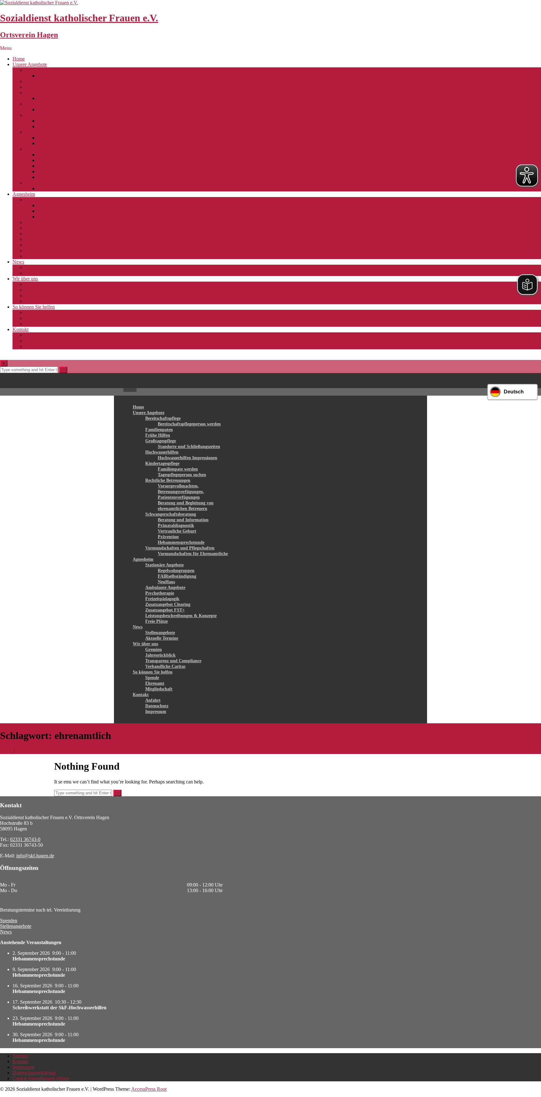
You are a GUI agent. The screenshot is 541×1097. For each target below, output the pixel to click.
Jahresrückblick (40, 290)
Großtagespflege (41, 92)
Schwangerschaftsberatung (51, 149)
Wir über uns (25, 278)
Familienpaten (39, 81)
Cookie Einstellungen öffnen (41, 1078)
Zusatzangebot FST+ (46, 244)
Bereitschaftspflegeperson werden (71, 75)
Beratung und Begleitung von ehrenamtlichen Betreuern (93, 143)
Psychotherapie (40, 228)
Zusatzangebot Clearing (48, 239)
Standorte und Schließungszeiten (70, 98)
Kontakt (20, 329)
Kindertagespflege (43, 115)
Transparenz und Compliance (54, 295)
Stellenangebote (40, 267)
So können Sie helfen (34, 306)
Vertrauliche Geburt (57, 166)
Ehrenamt (34, 318)
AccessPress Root (149, 1089)
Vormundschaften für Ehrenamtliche (73, 188)
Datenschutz (37, 340)
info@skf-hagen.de (35, 855)
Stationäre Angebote (45, 199)
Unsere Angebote (30, 64)
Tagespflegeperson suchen (64, 126)
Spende (32, 312)
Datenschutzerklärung (34, 1072)
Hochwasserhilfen (43, 104)
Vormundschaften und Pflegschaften (60, 182)
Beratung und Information (63, 154)
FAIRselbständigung (58, 211)
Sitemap (20, 1055)
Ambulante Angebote (46, 222)
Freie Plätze (36, 256)
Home (19, 58)
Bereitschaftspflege (44, 70)
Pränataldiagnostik (56, 160)
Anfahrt (32, 335)
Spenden (8, 920)
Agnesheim (24, 194)
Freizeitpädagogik (42, 233)
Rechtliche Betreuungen (49, 132)
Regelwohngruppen (57, 205)
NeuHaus (47, 216)
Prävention (48, 171)
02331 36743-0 (25, 839)
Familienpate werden (58, 120)
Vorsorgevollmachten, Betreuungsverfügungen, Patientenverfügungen (106, 137)
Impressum (36, 346)
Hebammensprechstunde (62, 177)
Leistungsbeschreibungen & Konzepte (62, 250)
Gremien (33, 284)
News (18, 261)
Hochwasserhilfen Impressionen (69, 109)
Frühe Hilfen (37, 87)
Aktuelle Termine (42, 273)
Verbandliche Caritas (45, 301)
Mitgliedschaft (39, 323)
